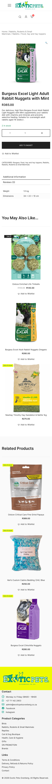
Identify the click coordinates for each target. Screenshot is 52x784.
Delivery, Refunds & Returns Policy (17, 763)
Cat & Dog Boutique (11, 734)
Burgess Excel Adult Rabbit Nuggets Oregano (26, 349)
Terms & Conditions (11, 760)
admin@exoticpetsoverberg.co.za (21, 704)
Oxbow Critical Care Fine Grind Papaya (26, 514)
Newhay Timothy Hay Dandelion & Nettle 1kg (26, 415)
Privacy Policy (8, 767)
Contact (5, 770)
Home (4, 31)
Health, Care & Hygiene (12, 738)
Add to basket (26, 145)
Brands (5, 748)
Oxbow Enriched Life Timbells (26, 284)
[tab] (26, 177)
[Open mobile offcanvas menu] (9, 5)
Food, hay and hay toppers (33, 34)
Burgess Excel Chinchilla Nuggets (26, 645)
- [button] (10, 133)
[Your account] (26, 16)
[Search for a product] (20, 16)
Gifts (4, 741)
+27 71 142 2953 (13, 700)
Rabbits (15, 34)
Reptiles (5, 730)
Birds (4, 723)
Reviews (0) (9, 182)
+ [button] (42, 133)
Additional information (14, 177)
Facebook (10, 708)
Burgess (16, 162)
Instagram (10, 712)
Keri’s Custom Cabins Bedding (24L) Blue (26, 580)
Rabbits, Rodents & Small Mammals (16, 165)
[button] (46, 43)
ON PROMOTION (9, 745)
